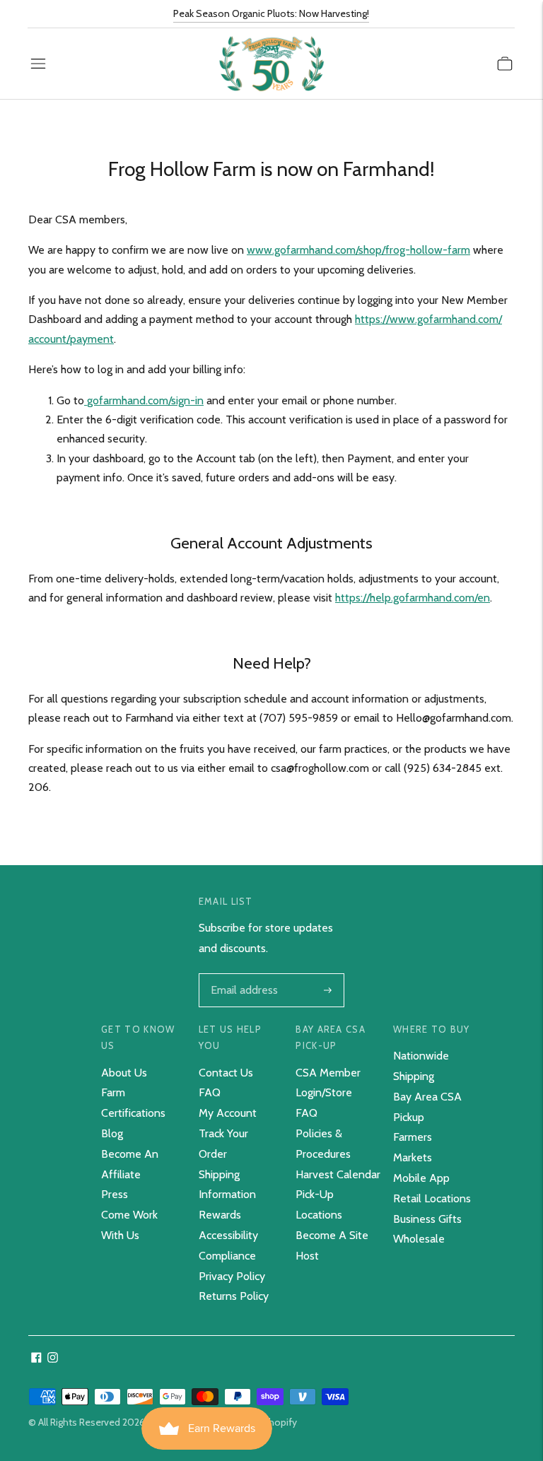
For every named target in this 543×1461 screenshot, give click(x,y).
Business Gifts (427, 1219)
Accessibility (228, 1235)
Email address (243, 974)
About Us (124, 1072)
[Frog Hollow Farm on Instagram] (52, 1359)
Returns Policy (234, 1296)
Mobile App (421, 1178)
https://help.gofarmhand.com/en (412, 597)
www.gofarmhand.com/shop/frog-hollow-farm (358, 250)
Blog (112, 1133)
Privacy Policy (232, 1276)
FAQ (210, 1092)
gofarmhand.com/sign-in (145, 400)
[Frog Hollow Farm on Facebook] (36, 1359)
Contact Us (226, 1072)
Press (114, 1194)
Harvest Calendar (338, 1174)
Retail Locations (432, 1198)
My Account (228, 1113)
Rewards (220, 1214)
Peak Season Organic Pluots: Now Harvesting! (271, 13)
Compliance (227, 1255)
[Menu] (38, 63)
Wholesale (419, 1238)
